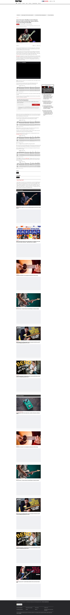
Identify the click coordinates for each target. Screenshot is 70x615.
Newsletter (39, 45)
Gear (27, 3)
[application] (28, 70)
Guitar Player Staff (22, 24)
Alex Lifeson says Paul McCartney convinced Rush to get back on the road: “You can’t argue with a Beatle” (48, 102)
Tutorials (18, 24)
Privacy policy (37, 607)
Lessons (30, 3)
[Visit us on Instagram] (44, 1)
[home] (16, 3)
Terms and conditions (19, 607)
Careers (27, 609)
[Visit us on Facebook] (42, 1)
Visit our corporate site (45, 601)
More (39, 3)
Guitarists (19, 3)
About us (36, 609)
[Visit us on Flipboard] (47, 1)
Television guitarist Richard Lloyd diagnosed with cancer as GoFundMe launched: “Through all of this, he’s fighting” (48, 107)
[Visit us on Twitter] (43, 1)
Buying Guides (35, 3)
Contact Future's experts (29, 607)
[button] (53, 1)
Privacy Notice (20, 107)
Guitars (23, 3)
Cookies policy (46, 607)
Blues (17, 172)
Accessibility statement (20, 609)
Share (18, 45)
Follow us (35, 45)
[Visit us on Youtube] (46, 1)
